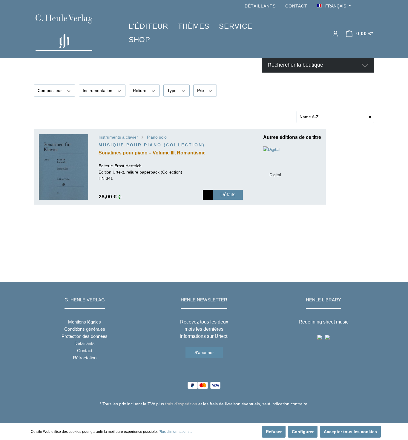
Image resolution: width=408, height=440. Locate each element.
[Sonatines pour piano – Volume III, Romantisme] (63, 167)
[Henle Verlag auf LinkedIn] (208, 415)
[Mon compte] (335, 33)
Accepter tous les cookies (350, 431)
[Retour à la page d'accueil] (73, 32)
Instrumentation (98, 90)
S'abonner (204, 352)
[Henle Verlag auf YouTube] (362, 6)
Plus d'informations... (175, 432)
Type (172, 90)
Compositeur (50, 90)
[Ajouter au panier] (208, 195)
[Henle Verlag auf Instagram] (370, 6)
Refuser (274, 431)
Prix (201, 90)
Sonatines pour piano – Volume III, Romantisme (152, 152)
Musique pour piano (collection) (152, 144)
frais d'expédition (181, 403)
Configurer (303, 431)
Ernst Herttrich (128, 165)
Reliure (140, 90)
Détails (227, 194)
